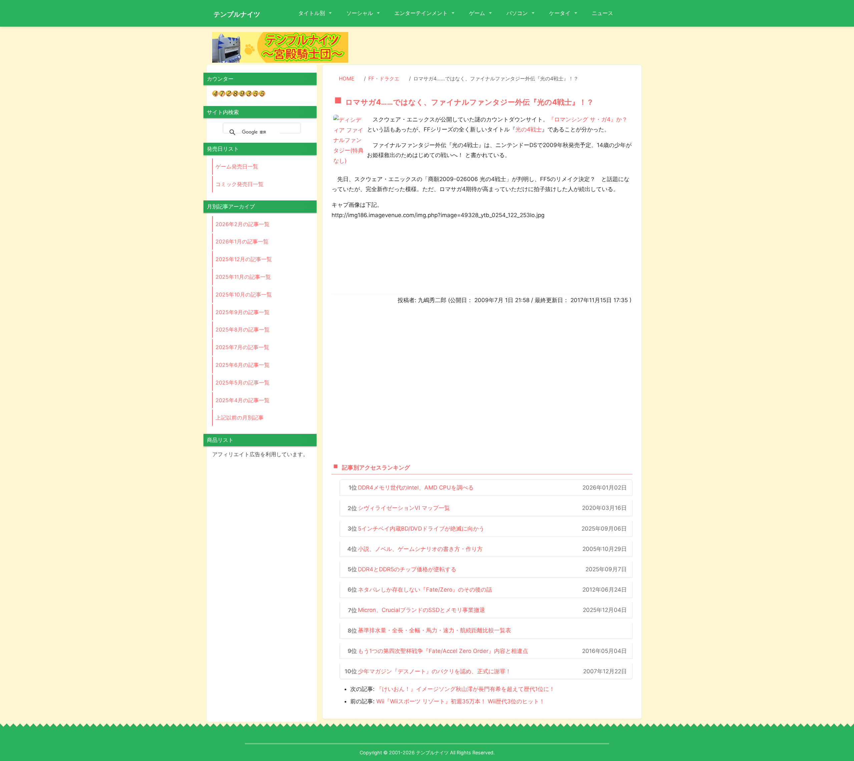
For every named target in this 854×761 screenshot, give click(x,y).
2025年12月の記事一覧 (244, 259)
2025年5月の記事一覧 (243, 382)
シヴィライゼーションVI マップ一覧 (404, 508)
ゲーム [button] (477, 13)
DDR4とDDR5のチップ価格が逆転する (407, 569)
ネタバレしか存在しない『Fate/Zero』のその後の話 (425, 589)
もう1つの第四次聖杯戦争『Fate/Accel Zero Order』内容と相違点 (443, 651)
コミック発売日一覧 (240, 184)
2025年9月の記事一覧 (243, 312)
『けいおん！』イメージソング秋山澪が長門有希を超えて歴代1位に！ (465, 689)
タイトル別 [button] (312, 13)
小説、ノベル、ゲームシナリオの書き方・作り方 (420, 549)
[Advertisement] (500, 47)
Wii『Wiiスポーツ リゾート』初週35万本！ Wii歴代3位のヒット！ (460, 701)
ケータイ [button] (560, 13)
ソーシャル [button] (360, 13)
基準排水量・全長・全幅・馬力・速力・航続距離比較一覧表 (434, 630)
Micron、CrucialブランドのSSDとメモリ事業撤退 (421, 610)
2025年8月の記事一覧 (243, 329)
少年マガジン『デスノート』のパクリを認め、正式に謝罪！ (434, 671)
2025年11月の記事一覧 (243, 276)
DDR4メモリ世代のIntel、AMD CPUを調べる (416, 487)
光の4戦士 (528, 129)
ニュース (602, 13)
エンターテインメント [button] (421, 13)
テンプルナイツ (237, 14)
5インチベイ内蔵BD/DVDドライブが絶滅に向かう (421, 528)
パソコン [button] (517, 13)
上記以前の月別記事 (240, 417)
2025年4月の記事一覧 (243, 400)
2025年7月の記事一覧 (242, 347)
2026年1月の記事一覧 (242, 241)
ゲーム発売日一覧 (237, 166)
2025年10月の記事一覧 (244, 294)
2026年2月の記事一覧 (243, 224)
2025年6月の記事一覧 (243, 364)
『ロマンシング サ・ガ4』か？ (587, 119)
